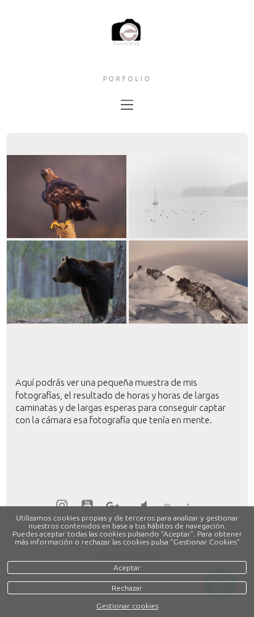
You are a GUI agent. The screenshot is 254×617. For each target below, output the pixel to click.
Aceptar (127, 567)
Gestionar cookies (127, 606)
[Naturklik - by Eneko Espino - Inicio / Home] (127, 42)
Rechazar (127, 588)
